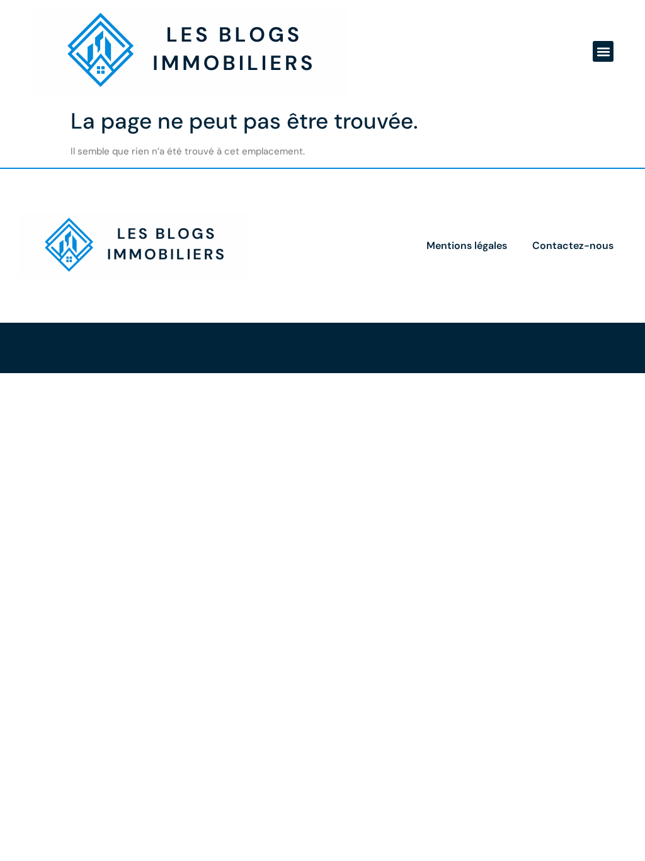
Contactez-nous (573, 245)
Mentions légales (466, 245)
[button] (603, 51)
